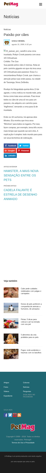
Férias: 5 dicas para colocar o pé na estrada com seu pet (30, 321)
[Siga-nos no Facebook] (6, 415)
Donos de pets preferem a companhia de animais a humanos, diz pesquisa (31, 306)
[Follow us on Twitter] (10, 415)
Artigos (6, 383)
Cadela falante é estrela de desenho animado (20, 194)
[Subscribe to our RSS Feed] (19, 415)
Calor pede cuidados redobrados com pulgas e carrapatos (31, 290)
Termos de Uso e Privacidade (23, 443)
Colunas (26, 383)
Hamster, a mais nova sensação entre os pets (21, 175)
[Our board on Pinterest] (15, 415)
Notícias (7, 29)
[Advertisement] (23, 240)
